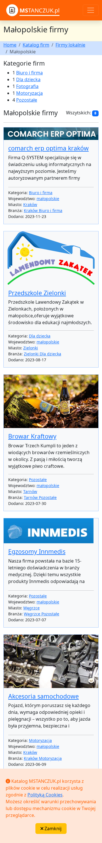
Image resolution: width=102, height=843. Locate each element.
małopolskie (48, 198)
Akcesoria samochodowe (43, 696)
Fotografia (27, 86)
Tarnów (30, 491)
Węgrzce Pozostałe (41, 613)
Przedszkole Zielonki (37, 293)
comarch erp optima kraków (48, 148)
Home (9, 45)
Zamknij (52, 828)
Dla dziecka (28, 79)
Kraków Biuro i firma (43, 210)
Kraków (30, 204)
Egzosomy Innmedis (36, 551)
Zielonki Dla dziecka (42, 354)
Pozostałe (26, 100)
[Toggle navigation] (91, 10)
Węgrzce (31, 608)
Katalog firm (36, 45)
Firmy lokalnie (70, 45)
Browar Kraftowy (32, 436)
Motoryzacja (29, 93)
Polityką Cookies (45, 795)
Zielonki (30, 348)
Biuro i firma (29, 73)
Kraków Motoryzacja (43, 758)
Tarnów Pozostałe (40, 497)
